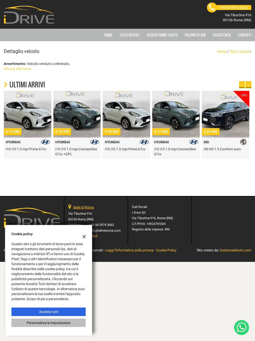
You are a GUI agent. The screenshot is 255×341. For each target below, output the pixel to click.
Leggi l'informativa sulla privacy (129, 250)
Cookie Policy (166, 250)
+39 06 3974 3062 (101, 225)
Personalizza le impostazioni (48, 323)
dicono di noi (195, 34)
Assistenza (222, 34)
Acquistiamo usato (162, 34)
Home (108, 34)
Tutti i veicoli (239, 51)
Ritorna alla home (17, 69)
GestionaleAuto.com (235, 250)
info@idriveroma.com (105, 230)
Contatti (245, 34)
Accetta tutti (48, 312)
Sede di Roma (83, 207)
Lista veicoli (130, 34)
